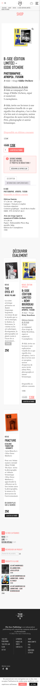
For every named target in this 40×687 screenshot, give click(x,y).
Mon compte (32, 642)
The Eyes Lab (6, 644)
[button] (33, 29)
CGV (29, 648)
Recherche (20, 553)
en (5, 3)
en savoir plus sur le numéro (10, 504)
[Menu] (37, 3)
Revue (14, 8)
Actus (4, 650)
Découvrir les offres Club (19, 169)
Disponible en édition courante (19, 132)
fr (2, 3)
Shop (9, 8)
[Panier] (31, 3)
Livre (3, 540)
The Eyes (4, 8)
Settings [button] (33, 684)
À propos (19, 639)
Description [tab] (11, 179)
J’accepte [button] (22, 684)
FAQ (29, 645)
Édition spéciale (7, 542)
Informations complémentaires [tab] (17, 183)
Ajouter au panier (16, 150)
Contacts (19, 647)
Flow (3, 647)
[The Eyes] (20, 3)
